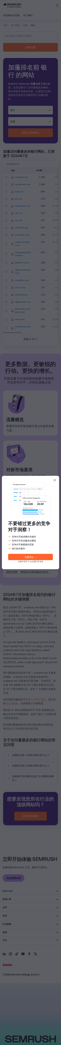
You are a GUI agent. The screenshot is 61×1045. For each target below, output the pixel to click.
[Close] (55, 480)
